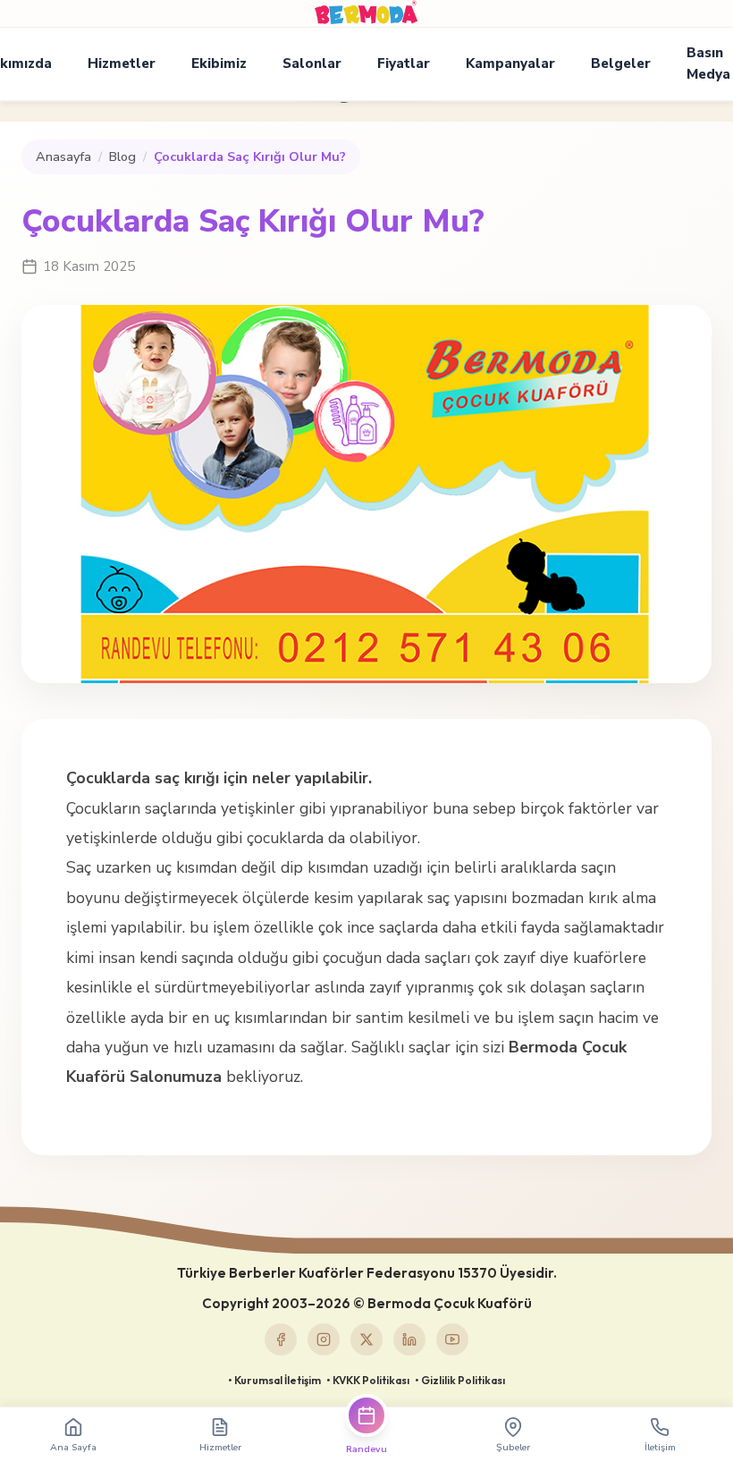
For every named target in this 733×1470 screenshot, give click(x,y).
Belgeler (621, 63)
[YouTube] (452, 1339)
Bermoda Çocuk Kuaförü (449, 1303)
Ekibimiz (219, 63)
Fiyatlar (403, 63)
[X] (366, 1339)
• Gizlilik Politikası (460, 1380)
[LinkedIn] (409, 1339)
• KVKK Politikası (367, 1380)
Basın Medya (708, 63)
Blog (122, 156)
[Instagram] (324, 1339)
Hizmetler (122, 63)
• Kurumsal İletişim (274, 1380)
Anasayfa (63, 156)
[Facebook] (281, 1339)
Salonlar (311, 63)
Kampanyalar (510, 63)
